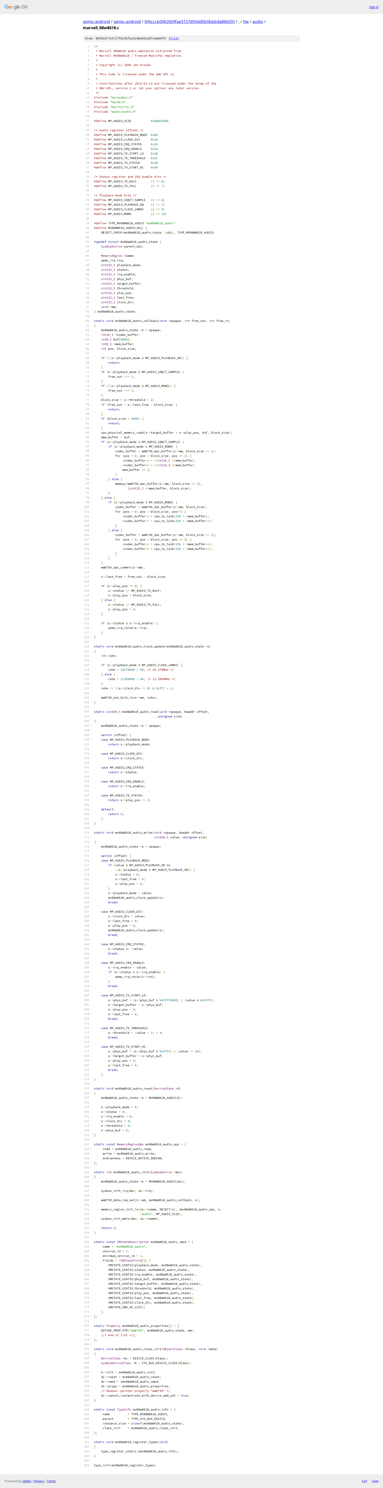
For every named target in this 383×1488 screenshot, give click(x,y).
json (375, 1481)
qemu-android (96, 21)
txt (364, 1481)
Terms (51, 1481)
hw (246, 21)
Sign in (374, 7)
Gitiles (26, 1481)
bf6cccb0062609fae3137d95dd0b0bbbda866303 (190, 21)
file (173, 38)
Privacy (39, 1481)
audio (257, 21)
